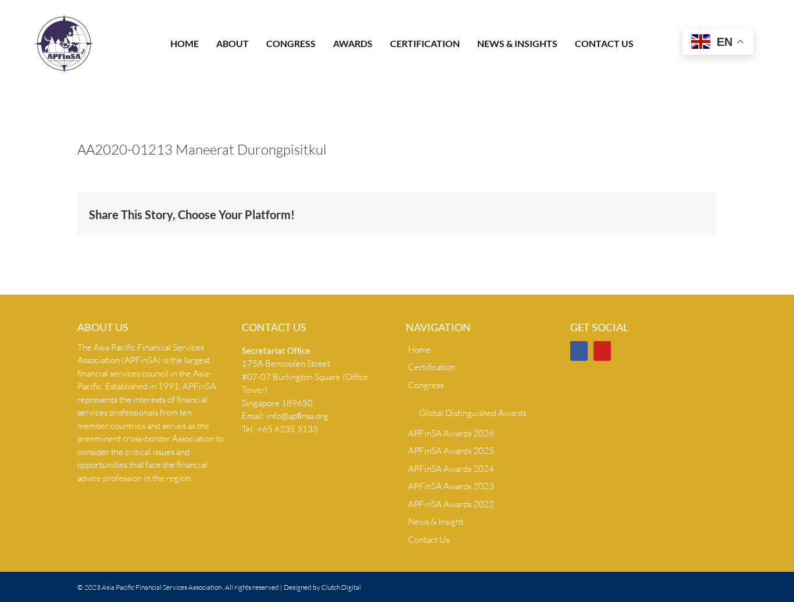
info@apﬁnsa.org (297, 415)
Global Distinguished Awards (472, 412)
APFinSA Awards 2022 (451, 504)
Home (419, 349)
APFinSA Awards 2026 (451, 433)
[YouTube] (602, 351)
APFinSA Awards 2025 (451, 450)
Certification (431, 366)
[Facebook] (579, 351)
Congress (426, 384)
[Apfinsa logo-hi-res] (64, 18)
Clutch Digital (341, 587)
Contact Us (428, 539)
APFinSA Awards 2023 (451, 486)
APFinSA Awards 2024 (451, 468)
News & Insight (435, 521)
